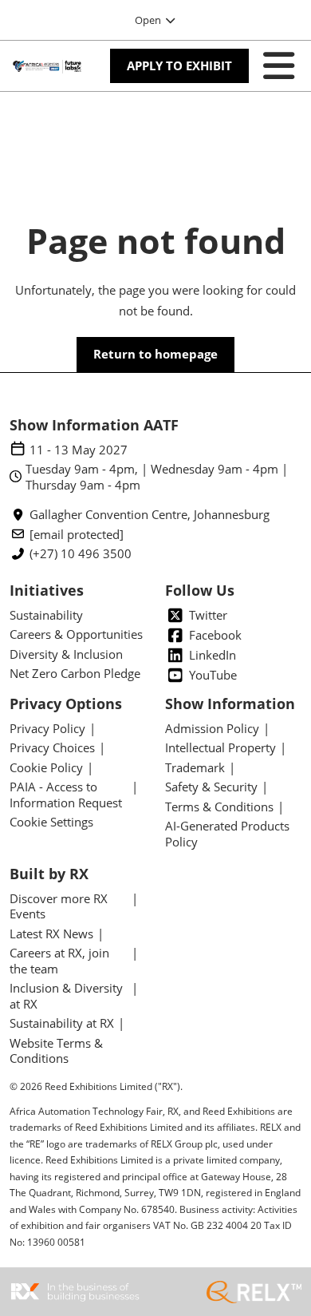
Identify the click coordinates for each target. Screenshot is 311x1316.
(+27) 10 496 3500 (81, 553)
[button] (179, 66)
